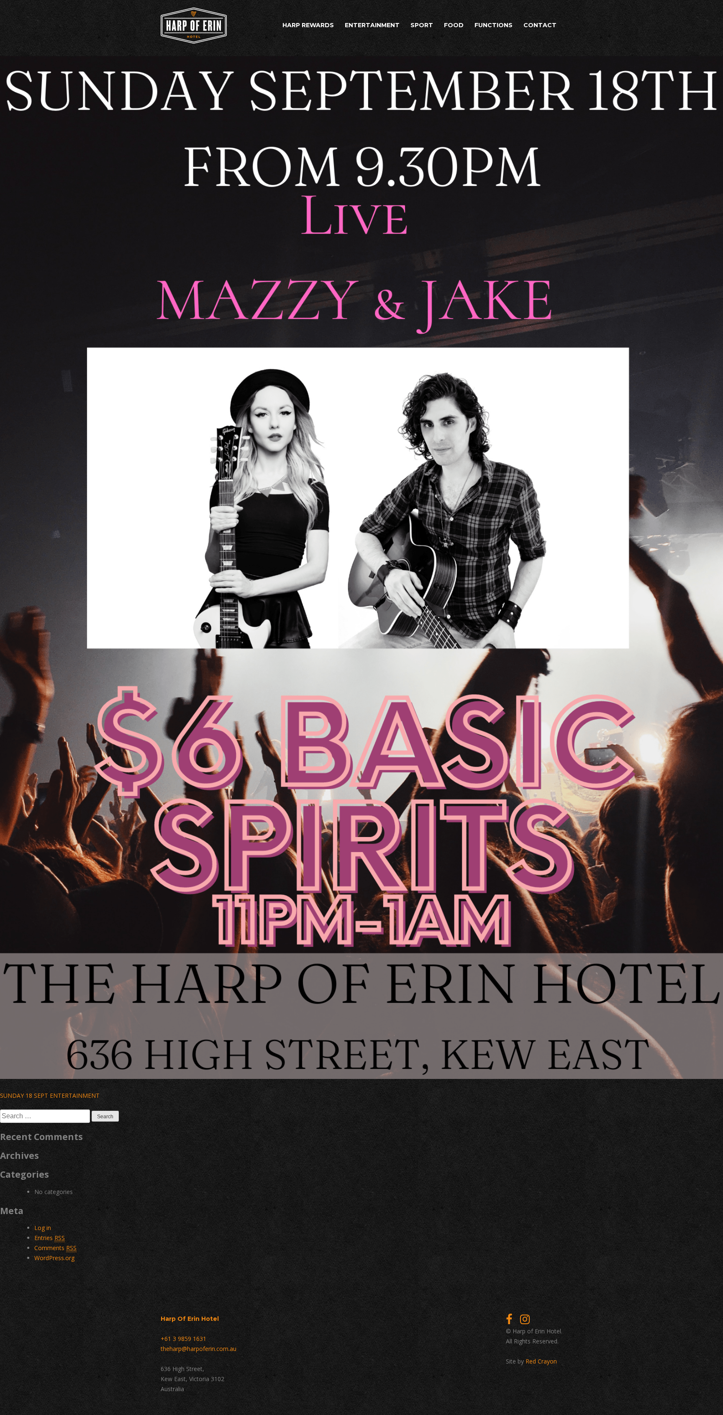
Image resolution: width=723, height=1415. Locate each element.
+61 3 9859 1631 (183, 1339)
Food (454, 25)
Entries (49, 1238)
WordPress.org (54, 1258)
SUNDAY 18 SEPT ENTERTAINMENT (50, 1095)
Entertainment (372, 25)
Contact (539, 25)
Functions (493, 25)
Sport (421, 25)
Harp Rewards (308, 25)
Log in (42, 1228)
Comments (55, 1248)
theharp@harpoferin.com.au (198, 1349)
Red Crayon (541, 1361)
